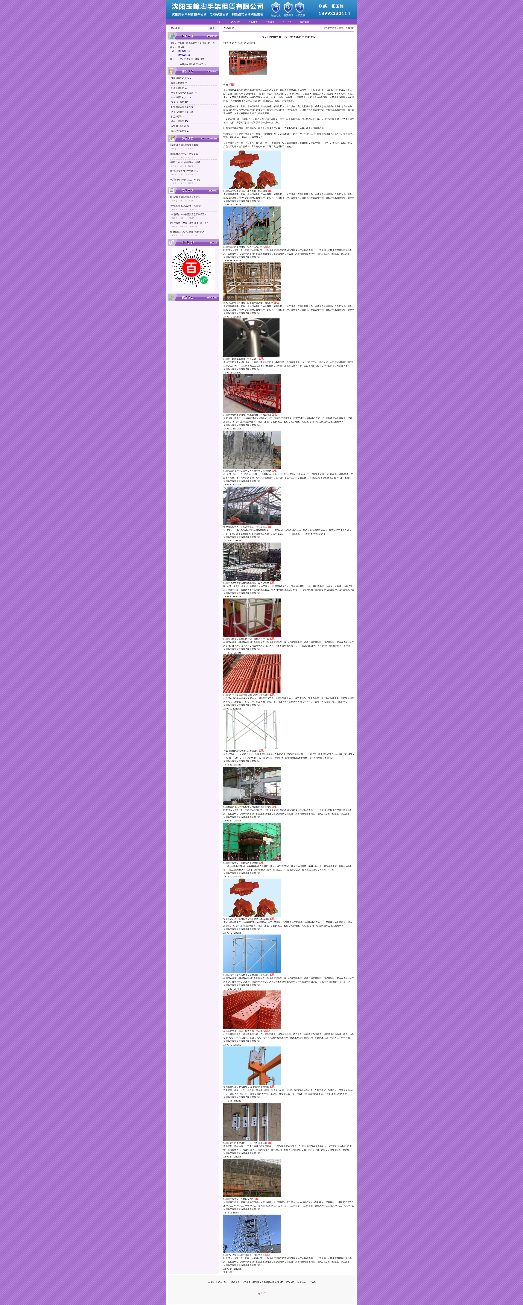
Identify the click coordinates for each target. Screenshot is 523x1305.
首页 (218, 21)
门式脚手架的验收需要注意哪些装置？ (188, 214)
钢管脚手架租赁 (178, 97)
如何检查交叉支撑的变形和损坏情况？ (188, 231)
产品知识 (270, 21)
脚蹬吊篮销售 (177, 83)
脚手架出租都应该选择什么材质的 (186, 205)
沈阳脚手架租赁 (178, 78)
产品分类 (253, 21)
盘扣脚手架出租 (178, 125)
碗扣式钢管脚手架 (180, 106)
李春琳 (313, 1282)
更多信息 (227, 1272)
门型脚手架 (176, 116)
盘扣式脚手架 (177, 121)
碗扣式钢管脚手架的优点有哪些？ (186, 197)
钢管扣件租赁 (177, 102)
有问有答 (287, 21)
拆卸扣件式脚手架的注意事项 (184, 145)
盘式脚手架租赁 (178, 130)
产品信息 (235, 21)
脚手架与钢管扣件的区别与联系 (185, 162)
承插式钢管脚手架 (180, 111)
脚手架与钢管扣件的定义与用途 (185, 179)
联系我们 (304, 21)
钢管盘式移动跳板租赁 (182, 92)
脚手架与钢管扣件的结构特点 (184, 170)
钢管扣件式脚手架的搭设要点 (184, 153)
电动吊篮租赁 (177, 87)
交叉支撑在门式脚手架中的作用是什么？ (189, 222)
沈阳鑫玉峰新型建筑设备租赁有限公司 (241, 201)
